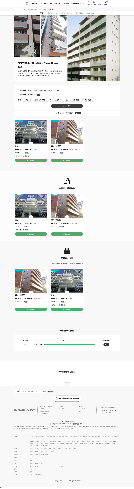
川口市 (36, 448)
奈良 (15, 469)
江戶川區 (46, 443)
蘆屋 (62, 466)
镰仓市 (46, 454)
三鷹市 (67, 443)
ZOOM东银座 (56, 146)
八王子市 (52, 443)
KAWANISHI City (48, 466)
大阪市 (31, 463)
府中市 (72, 443)
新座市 (45, 448)
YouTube (108, 412)
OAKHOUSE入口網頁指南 (46, 406)
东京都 (16, 436)
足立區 (36, 443)
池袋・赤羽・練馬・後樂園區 (54, 436)
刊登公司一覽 (82, 408)
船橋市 (36, 451)
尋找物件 (42, 13)
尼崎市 (36, 466)
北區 (106, 441)
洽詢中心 (61, 406)
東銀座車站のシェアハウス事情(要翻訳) (72, 13)
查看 (106, 344)
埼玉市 (31, 448)
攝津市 (36, 463)
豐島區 (102, 441)
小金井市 (91, 443)
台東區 (55, 441)
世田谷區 (83, 441)
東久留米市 (107, 443)
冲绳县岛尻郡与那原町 (35, 475)
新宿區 (45, 441)
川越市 (59, 448)
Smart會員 (61, 408)
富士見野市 (65, 448)
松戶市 (45, 451)
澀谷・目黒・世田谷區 (85, 436)
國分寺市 (101, 443)
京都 (15, 460)
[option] (31, 132)
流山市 (41, 451)
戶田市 (41, 448)
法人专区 (66, 3)
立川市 (57, 443)
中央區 (37, 441)
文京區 (50, 441)
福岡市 (31, 472)
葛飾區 (41, 443)
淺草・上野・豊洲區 (112, 436)
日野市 (96, 443)
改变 (58, 90)
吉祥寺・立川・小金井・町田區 (37, 436)
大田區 (78, 441)
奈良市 (31, 469)
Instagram (112, 410)
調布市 (81, 443)
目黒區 (73, 441)
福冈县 (15, 472)
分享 (77, 113)
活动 (51, 3)
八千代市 (51, 451)
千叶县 (15, 451)
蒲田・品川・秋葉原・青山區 (99, 436)
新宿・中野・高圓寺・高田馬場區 (70, 436)
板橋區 (114, 441)
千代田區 (32, 441)
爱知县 (15, 457)
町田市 (85, 443)
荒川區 (110, 441)
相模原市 (41, 454)
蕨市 (70, 448)
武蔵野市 (62, 443)
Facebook (104, 410)
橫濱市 (31, 454)
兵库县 (15, 466)
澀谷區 (88, 441)
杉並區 (97, 441)
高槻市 (41, 463)
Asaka (74, 448)
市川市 (31, 451)
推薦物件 (50, 13)
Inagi (46, 445)
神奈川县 (16, 454)
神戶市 (41, 466)
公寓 (57, 13)
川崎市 (36, 454)
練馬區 (31, 443)
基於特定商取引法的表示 (45, 411)
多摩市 (113, 443)
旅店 (80, 411)
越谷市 (55, 448)
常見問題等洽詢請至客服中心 (68, 399)
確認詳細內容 (31, 160)
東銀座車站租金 (90, 13)
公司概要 (42, 408)
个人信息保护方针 (44, 413)
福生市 (42, 445)
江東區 (64, 441)
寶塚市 (31, 466)
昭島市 (76, 443)
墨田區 (59, 441)
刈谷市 (31, 457)
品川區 (68, 441)
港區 (42, 441)
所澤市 (50, 448)
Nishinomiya (56, 466)
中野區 (92, 441)
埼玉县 (15, 448)
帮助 (89, 4)
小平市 (37, 445)
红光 (16, 146)
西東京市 (32, 445)
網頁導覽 (81, 406)
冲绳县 (15, 475)
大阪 (15, 463)
